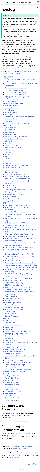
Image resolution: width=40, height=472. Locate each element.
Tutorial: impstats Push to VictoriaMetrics (19, 292)
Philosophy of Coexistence (14, 90)
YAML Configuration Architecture (16, 371)
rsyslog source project (20, 448)
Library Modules (10, 141)
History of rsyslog (11, 99)
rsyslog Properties (11, 145)
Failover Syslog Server (13, 280)
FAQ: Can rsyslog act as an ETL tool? (18, 236)
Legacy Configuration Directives (16, 165)
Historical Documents (12, 382)
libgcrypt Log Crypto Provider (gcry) (18, 179)
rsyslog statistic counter (13, 167)
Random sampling (11, 296)
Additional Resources (12, 199)
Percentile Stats (10, 187)
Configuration (8, 125)
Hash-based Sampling (12, 298)
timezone (8, 161)
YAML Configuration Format (15, 194)
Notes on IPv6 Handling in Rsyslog (17, 176)
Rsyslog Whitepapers (12, 400)
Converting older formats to (18, 190)
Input (7, 156)
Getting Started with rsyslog (13, 103)
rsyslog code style (11, 347)
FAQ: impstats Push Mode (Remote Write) (19, 234)
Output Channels (11, 172)
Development (8, 327)
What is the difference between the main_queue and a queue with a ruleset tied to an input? (21, 214)
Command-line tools (12, 398)
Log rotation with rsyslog (14, 283)
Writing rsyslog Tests (12, 354)
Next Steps (9, 121)
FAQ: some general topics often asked (18, 205)
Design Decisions (11, 340)
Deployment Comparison (14, 307)
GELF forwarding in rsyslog (14, 285)
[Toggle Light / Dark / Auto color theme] (36, 2)
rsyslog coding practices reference (17, 331)
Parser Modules (10, 134)
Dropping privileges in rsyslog (15, 174)
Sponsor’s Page (12, 413)
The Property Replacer (13, 148)
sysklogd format (11, 196)
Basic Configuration (12, 114)
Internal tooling (10, 367)
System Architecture (12, 329)
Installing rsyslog (11, 112)
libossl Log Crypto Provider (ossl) (17, 181)
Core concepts (10, 323)
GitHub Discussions (28, 446)
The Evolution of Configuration (16, 88)
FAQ (4, 203)
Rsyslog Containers (12, 378)
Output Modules (10, 130)
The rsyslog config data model (16, 334)
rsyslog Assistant (14, 446)
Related (7, 300)
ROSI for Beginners (11, 108)
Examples (8, 163)
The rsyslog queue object (14, 351)
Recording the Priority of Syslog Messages (20, 278)
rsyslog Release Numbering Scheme (17, 97)
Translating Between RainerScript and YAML (20, 263)
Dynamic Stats (10, 183)
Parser (7, 159)
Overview (8, 320)
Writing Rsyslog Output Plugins (16, 349)
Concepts (6, 318)
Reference (6, 373)
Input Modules (10, 132)
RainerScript (9, 152)
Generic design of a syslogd (15, 365)
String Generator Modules (14, 139)
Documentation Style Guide (14, 360)
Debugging (9, 338)
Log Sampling (10, 294)
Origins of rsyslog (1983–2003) (16, 101)
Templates (8, 143)
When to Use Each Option (14, 309)
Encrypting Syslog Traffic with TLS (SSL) (19, 254)
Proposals (8, 396)
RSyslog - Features (11, 393)
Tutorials (6, 252)
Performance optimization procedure (18, 369)
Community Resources (13, 391)
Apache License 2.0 (15, 457)
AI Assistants (9, 110)
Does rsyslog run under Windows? (17, 249)
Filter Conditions (11, 150)
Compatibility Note (11, 201)
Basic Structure (10, 128)
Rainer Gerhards (17, 455)
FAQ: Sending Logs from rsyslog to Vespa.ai (20, 247)
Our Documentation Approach (15, 92)
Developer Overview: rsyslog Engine (18, 362)
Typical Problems (11, 314)
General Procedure (11, 316)
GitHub (27, 434)
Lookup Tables (10, 185)
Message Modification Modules (16, 136)
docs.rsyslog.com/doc (8, 35)
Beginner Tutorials (11, 105)
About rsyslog (8, 77)
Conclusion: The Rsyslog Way (15, 94)
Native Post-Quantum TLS (14, 261)
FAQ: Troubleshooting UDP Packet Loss (19, 223)
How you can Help (11, 389)
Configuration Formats (13, 192)
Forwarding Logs (11, 119)
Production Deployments (12, 303)
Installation (9, 380)
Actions (7, 154)
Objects (7, 336)
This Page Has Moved (12, 385)
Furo (23, 469)
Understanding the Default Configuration (19, 117)
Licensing (8, 387)
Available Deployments (13, 305)
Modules (8, 170)
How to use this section (13, 325)
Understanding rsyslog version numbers (19, 123)
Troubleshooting (9, 311)
